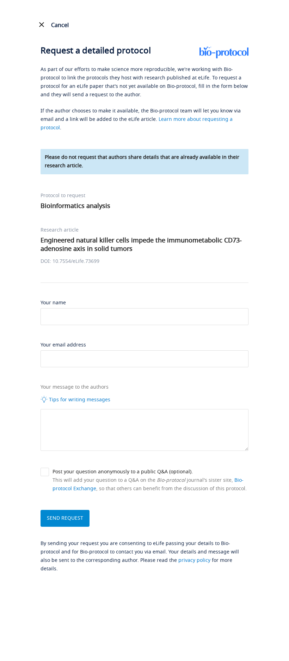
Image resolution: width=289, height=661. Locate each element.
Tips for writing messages (79, 399)
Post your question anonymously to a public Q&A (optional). (123, 471)
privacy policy (194, 560)
